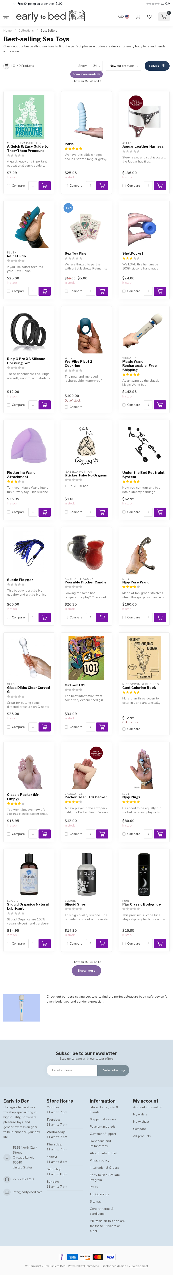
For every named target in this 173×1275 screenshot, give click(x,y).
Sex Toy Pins (75, 253)
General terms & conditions (102, 1211)
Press (94, 1187)
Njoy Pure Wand (136, 582)
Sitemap (96, 1201)
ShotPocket (132, 253)
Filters (154, 66)
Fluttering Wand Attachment (21, 475)
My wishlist (141, 1121)
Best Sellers (49, 31)
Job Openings (99, 1194)
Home (7, 31)
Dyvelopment (139, 1266)
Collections (26, 31)
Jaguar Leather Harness (143, 146)
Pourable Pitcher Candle (86, 582)
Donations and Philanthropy (100, 1143)
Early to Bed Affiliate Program (105, 1177)
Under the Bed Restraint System (143, 475)
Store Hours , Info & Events (104, 1109)
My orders (140, 1114)
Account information (147, 1107)
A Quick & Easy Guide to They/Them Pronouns (27, 148)
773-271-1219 (23, 1179)
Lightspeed (91, 1266)
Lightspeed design (114, 1266)
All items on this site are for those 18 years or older (107, 1226)
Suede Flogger (20, 580)
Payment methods (103, 1126)
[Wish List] (149, 16)
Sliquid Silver (76, 904)
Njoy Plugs (131, 797)
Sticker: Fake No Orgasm (86, 475)
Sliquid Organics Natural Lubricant (28, 906)
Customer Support (103, 1134)
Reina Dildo (16, 256)
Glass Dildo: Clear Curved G (28, 690)
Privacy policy (99, 1160)
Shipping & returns (103, 1119)
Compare (18, 185)
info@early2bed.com (27, 1192)
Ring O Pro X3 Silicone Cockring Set (26, 361)
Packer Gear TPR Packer (86, 797)
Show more (86, 970)
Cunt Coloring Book (139, 688)
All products (142, 1136)
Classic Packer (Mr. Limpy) (23, 797)
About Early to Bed (103, 1153)
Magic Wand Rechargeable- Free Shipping (139, 366)
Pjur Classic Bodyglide (141, 904)
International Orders (104, 1168)
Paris (69, 144)
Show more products (86, 74)
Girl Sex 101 (75, 685)
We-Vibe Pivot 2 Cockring (78, 364)
